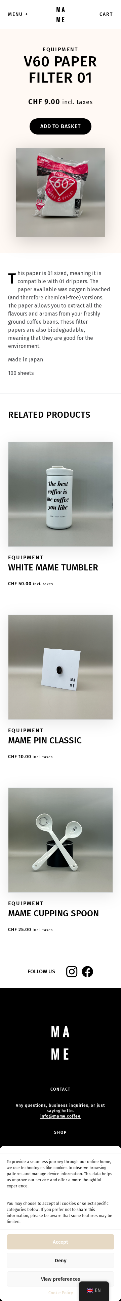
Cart (106, 14)
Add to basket (60, 126)
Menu (18, 14)
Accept (60, 1242)
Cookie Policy (60, 1293)
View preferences (60, 1279)
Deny (61, 1261)
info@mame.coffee (60, 1116)
